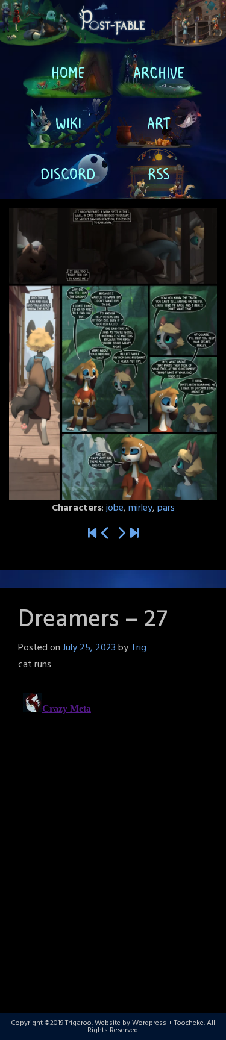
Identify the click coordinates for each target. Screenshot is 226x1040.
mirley (140, 508)
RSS (158, 173)
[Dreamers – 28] (121, 534)
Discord (68, 173)
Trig (138, 648)
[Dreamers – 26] (105, 534)
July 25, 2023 (89, 648)
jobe (115, 508)
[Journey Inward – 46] (134, 534)
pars (166, 508)
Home (68, 72)
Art (158, 123)
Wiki (68, 123)
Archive (158, 72)
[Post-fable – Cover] (92, 534)
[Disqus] (113, 838)
